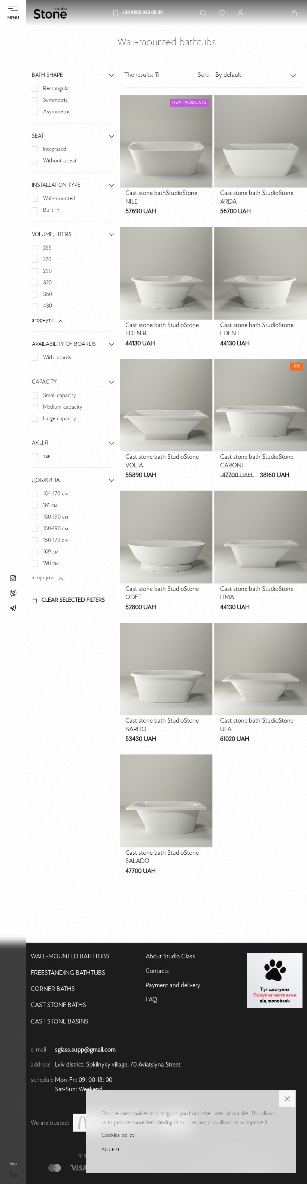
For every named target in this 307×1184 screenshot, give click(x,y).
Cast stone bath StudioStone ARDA (257, 197)
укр (13, 1164)
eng (13, 1175)
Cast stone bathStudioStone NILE (161, 197)
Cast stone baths (58, 1005)
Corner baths (53, 989)
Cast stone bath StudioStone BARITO (162, 725)
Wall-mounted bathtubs (70, 956)
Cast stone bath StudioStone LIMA (257, 593)
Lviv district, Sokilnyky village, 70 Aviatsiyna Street (117, 1065)
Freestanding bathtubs (68, 973)
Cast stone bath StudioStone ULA (257, 725)
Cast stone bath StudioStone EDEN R (162, 330)
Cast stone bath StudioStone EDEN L (257, 330)
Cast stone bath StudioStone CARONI (257, 461)
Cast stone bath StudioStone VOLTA (162, 461)
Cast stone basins (59, 1022)
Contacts (157, 971)
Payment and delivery (173, 985)
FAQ (151, 1000)
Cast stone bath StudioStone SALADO (162, 857)
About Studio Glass (170, 956)
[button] (256, 75)
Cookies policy (118, 1135)
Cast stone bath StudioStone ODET (162, 593)
